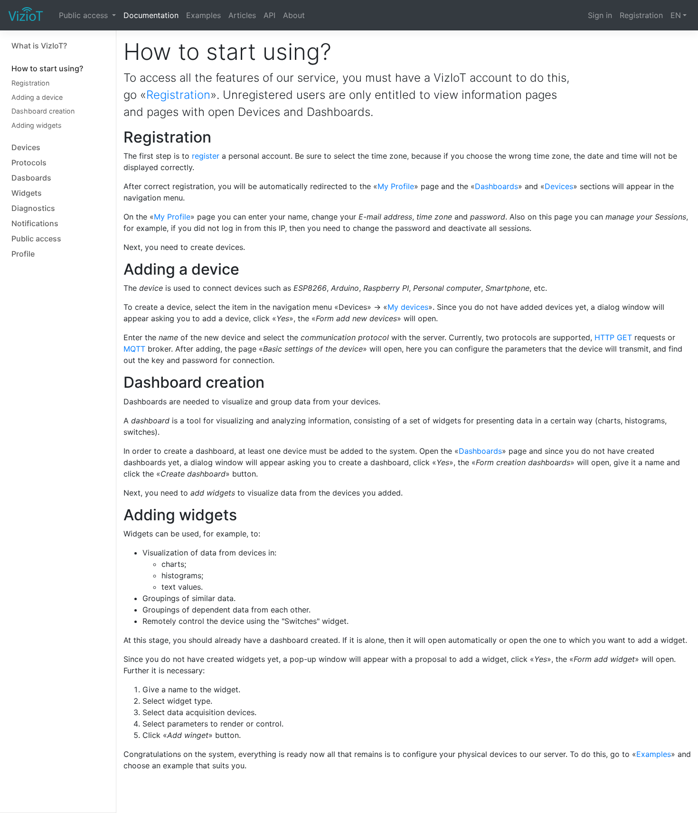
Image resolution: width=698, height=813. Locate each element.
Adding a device (37, 97)
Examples (203, 15)
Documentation (151, 15)
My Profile (395, 186)
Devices (25, 147)
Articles (242, 15)
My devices (407, 307)
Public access (84, 15)
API (269, 15)
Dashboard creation (43, 111)
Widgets (26, 193)
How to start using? (47, 68)
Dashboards (496, 186)
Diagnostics (33, 208)
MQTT (134, 349)
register (205, 156)
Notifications (34, 223)
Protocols (29, 162)
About (294, 15)
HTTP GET (613, 337)
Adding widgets (36, 125)
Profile (23, 253)
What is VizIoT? (39, 45)
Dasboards (31, 177)
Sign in (600, 15)
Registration (641, 15)
